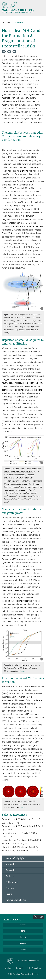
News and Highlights (16, 858)
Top (40, 917)
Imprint (19, 968)
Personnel (10, 888)
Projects (10, 876)
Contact (23, 937)
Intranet (23, 925)
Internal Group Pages (16, 900)
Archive (23, 949)
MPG (23, 931)
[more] (22, 671)
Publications (12, 882)
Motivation (11, 864)
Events (9, 894)
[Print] (14, 51)
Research (10, 870)
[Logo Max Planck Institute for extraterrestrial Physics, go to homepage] (18, 7)
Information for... (12, 919)
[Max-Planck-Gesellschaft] (11, 961)
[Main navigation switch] (41, 8)
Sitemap (23, 943)
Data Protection (34, 968)
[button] (41, 309)
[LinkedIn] (4, 51)
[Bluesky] (9, 51)
